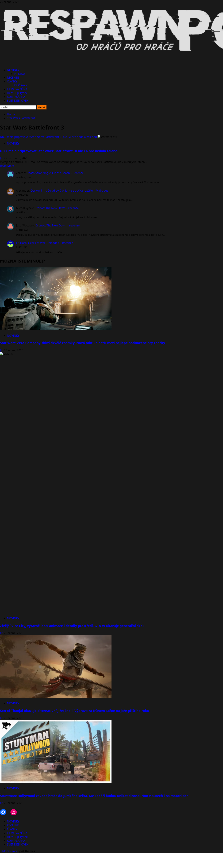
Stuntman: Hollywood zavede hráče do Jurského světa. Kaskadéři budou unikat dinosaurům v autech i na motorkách (94, 796)
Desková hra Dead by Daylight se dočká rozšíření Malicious (69, 190)
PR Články (20, 85)
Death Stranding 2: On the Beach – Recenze (55, 173)
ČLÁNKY (12, 81)
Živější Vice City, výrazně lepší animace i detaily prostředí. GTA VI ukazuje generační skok (72, 626)
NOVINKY (13, 70)
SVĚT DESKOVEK (17, 101)
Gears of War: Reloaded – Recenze (50, 243)
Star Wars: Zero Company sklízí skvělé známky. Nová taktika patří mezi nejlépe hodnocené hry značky (82, 343)
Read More (7, 166)
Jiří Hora (21, 243)
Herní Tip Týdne (17, 93)
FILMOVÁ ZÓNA (17, 89)
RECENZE (13, 77)
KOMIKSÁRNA (16, 97)
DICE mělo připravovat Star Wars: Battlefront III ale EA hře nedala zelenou (48, 137)
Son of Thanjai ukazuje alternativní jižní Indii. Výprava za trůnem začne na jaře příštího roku (74, 710)
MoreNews (9, 851)
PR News (19, 74)
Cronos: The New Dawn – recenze (57, 208)
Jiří (2, 158)
